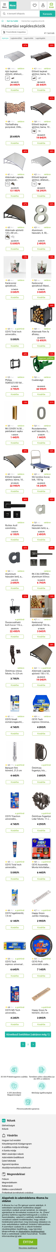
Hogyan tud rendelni (11, 1140)
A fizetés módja (9, 1151)
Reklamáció (7, 1186)
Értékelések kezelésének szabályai (17, 1193)
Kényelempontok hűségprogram (17, 1144)
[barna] (13, 78)
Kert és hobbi (12, 21)
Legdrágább (40, 38)
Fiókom (5, 1179)
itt (16, 1236)
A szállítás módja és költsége (15, 1147)
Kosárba (15, 90)
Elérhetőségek (8, 1125)
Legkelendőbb (16, 38)
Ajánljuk (5, 38)
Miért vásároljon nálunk (13, 1154)
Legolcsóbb (28, 38)
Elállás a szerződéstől (12, 1189)
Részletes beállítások (28, 1248)
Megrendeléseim (9, 1182)
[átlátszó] (7, 78)
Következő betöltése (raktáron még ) (28, 1034)
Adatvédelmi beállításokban (32, 1231)
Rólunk (5, 1129)
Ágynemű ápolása (10, 1164)
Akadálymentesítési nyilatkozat (16, 1168)
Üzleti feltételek (9, 1161)
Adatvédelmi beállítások (13, 1157)
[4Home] (3, 21)
